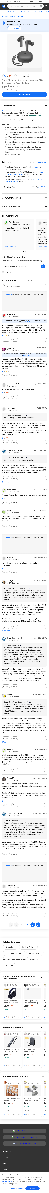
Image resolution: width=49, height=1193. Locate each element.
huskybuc (11, 348)
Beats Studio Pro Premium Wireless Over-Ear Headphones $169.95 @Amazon (12, 1002)
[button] (10, 76)
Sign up (9, 294)
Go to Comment (10, 247)
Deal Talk (20, 16)
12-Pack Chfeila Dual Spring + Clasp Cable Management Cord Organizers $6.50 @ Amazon (12, 1099)
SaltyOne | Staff (42, 162)
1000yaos (11, 885)
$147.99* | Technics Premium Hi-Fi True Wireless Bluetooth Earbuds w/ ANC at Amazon (32, 1099)
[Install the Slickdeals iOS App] (24, 1143)
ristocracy (11, 408)
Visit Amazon (24, 94)
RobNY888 (11, 510)
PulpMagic (11, 314)
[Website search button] (41, 6)
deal (36, 167)
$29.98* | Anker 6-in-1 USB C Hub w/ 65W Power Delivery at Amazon (12, 1050)
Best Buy (26, 1013)
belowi (9, 694)
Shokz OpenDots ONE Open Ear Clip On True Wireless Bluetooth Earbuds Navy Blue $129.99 (31, 1002)
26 (7, 76)
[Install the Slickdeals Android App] (24, 1137)
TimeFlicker (11, 557)
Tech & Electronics (13, 953)
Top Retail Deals (26, 12)
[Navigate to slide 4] (25, 70)
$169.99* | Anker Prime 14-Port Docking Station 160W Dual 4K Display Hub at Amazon (30, 1050)
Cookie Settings (17, 1188)
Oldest (29, 280)
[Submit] (4, 286)
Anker (32, 959)
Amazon (9, 965)
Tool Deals (39, 12)
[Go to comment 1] (23, 251)
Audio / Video (35, 953)
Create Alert (15, 28)
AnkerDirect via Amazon (11, 111)
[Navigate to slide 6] (29, 70)
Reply (15, 340)
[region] (24, 1182)
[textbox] (21, 266)
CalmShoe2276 (13, 384)
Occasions (10, 947)
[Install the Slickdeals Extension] (24, 1131)
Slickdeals (4, 16)
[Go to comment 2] (25, 251)
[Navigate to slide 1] (20, 70)
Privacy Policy (7, 1181)
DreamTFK (11, 778)
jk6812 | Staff (42, 187)
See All (43, 977)
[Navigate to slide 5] (27, 70)
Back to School (13, 12)
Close (32, 1188)
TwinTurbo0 (14, 222)
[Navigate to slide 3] (23, 70)
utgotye (10, 581)
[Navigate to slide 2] (22, 70)
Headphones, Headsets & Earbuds (14, 959)
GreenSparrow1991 (14, 450)
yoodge (10, 749)
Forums (12, 16)
